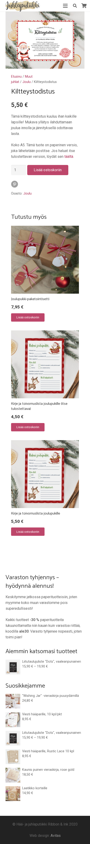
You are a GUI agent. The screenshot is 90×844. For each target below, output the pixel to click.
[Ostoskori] (84, 6)
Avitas (56, 835)
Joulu (26, 82)
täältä (68, 156)
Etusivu (16, 77)
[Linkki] (22, 6)
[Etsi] (74, 6)
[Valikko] (65, 6)
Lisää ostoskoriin (48, 170)
